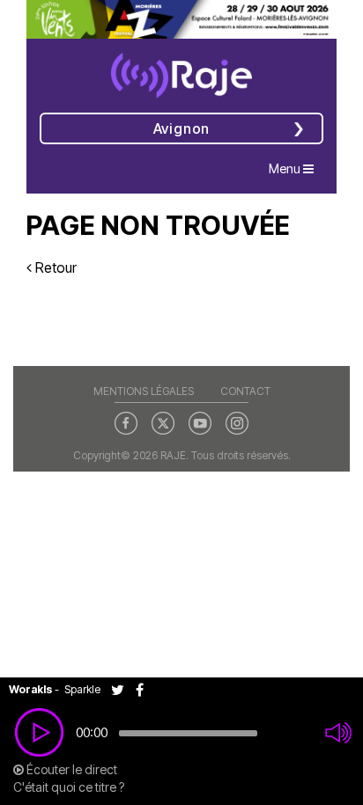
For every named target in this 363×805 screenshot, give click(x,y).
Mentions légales (143, 391)
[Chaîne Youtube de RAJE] (200, 422)
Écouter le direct (70, 769)
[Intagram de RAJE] (237, 422)
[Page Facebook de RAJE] (125, 422)
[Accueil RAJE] (181, 69)
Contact (245, 391)
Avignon (182, 128)
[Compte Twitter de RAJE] (163, 422)
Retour (54, 267)
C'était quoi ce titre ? (68, 786)
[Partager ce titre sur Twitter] (123, 689)
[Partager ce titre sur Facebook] (144, 689)
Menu (295, 168)
